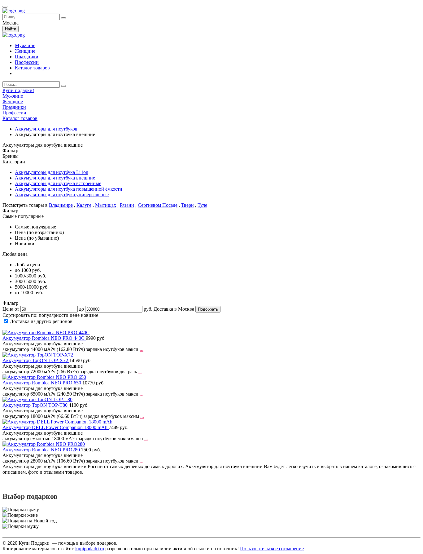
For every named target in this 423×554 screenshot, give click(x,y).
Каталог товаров (32, 67)
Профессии (27, 62)
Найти (10, 29)
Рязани (127, 205)
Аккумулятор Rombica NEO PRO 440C (44, 338)
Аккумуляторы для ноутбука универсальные (62, 194)
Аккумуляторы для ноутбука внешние (55, 177)
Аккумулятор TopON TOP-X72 (35, 360)
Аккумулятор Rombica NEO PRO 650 (42, 382)
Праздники (26, 56)
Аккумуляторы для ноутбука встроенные (58, 183)
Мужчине (25, 45)
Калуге (83, 205)
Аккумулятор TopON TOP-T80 (35, 405)
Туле (202, 205)
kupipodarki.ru (89, 548)
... (141, 349)
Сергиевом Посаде (157, 205)
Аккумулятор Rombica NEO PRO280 (41, 449)
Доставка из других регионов (41, 321)
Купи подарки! (18, 90)
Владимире (61, 205)
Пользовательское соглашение (272, 548)
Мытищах (105, 205)
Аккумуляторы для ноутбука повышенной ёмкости (68, 189)
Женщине (25, 51)
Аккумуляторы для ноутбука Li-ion (51, 172)
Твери (187, 205)
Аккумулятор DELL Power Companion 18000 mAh (55, 427)
